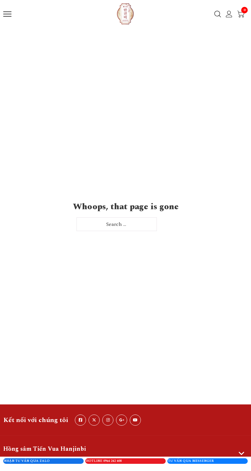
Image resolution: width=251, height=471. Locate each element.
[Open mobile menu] (7, 14)
